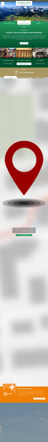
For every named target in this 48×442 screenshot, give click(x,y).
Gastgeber (10, 77)
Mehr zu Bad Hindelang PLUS (39, 398)
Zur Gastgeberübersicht (23, 63)
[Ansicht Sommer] (36, 0)
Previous (3, 12)
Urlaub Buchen (24, 43)
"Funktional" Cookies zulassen (24, 235)
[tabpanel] (24, 12)
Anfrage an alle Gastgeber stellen (23, 26)
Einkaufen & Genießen (24, 77)
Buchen (44, 0)
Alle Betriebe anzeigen (40, 63)
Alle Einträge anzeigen (8, 63)
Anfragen (41, 0)
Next (44, 12)
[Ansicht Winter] (38, 0)
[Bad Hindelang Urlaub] (24, 3)
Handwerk (37, 77)
